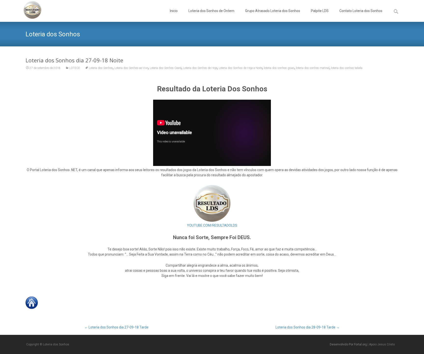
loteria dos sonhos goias (279, 68)
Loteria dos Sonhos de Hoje (200, 68)
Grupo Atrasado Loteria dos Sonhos (272, 11)
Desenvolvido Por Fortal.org (349, 344)
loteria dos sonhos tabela (346, 68)
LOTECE (74, 68)
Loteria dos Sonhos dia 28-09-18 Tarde (308, 327)
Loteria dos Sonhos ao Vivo (131, 68)
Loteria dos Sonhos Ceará (166, 68)
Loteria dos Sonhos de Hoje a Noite (240, 68)
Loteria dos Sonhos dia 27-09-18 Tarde (116, 327)
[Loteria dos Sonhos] (28, 10)
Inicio (174, 11)
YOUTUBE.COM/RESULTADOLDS (212, 225)
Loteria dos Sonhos (101, 68)
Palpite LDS (320, 11)
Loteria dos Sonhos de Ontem (211, 11)
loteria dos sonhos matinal (313, 68)
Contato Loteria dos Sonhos (360, 11)
